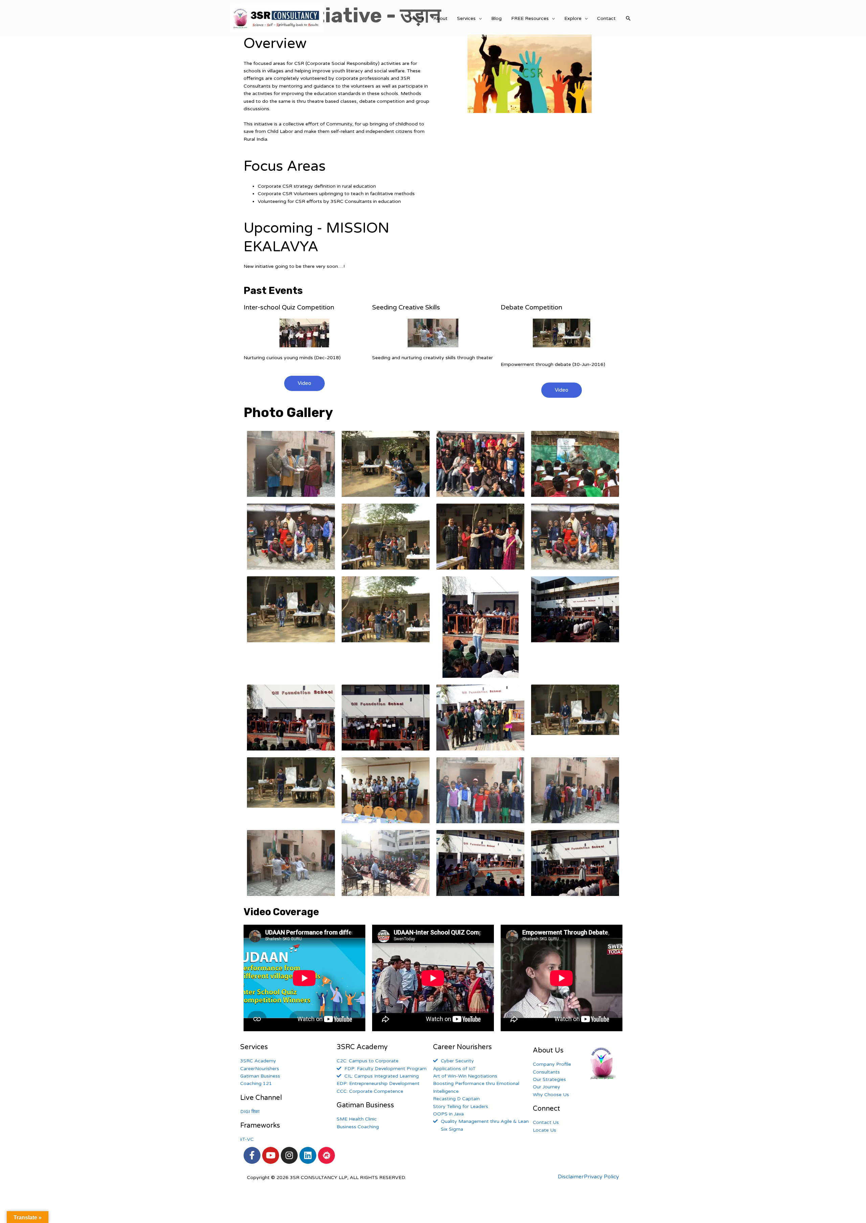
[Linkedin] (307, 1155)
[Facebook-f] (252, 1155)
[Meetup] (326, 1155)
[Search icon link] (628, 18)
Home (417, 18)
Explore (573, 18)
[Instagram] (289, 1155)
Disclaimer (571, 1176)
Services (466, 18)
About (440, 18)
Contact (606, 18)
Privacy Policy (601, 1176)
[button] (304, 383)
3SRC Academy (362, 1047)
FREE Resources (530, 18)
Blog (496, 18)
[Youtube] (270, 1155)
